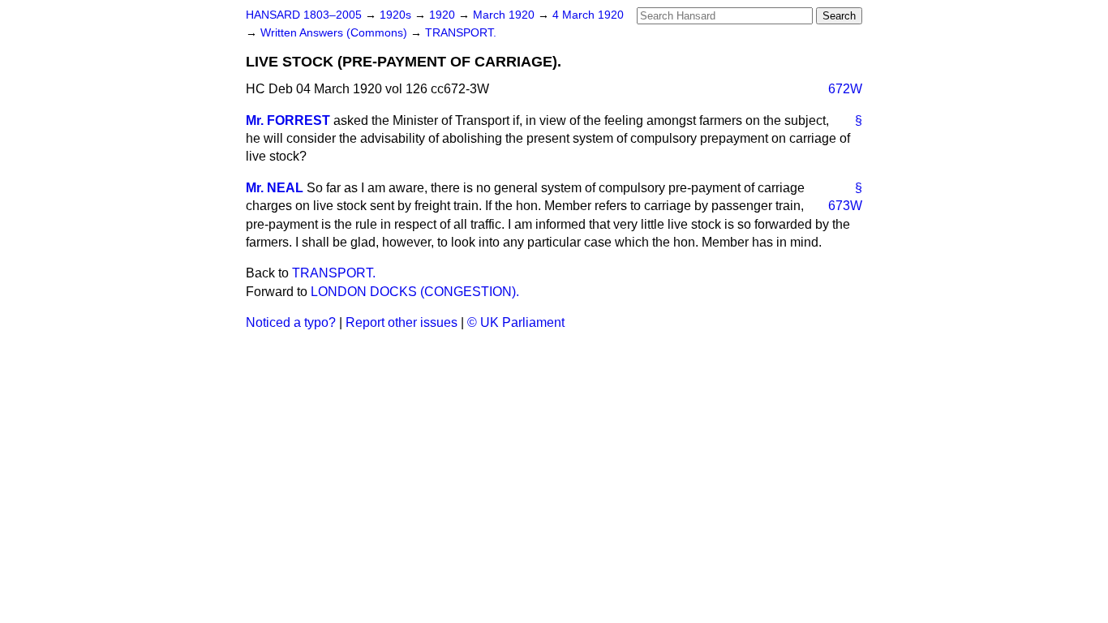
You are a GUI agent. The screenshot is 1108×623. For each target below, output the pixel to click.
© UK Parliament (516, 322)
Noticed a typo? (291, 322)
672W (845, 89)
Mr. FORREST (288, 120)
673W (845, 206)
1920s (397, 15)
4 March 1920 (588, 15)
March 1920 (505, 15)
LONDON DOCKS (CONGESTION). (415, 292)
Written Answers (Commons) (335, 33)
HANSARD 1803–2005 (304, 15)
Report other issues (401, 322)
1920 (443, 15)
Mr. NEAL (274, 188)
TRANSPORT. (460, 33)
